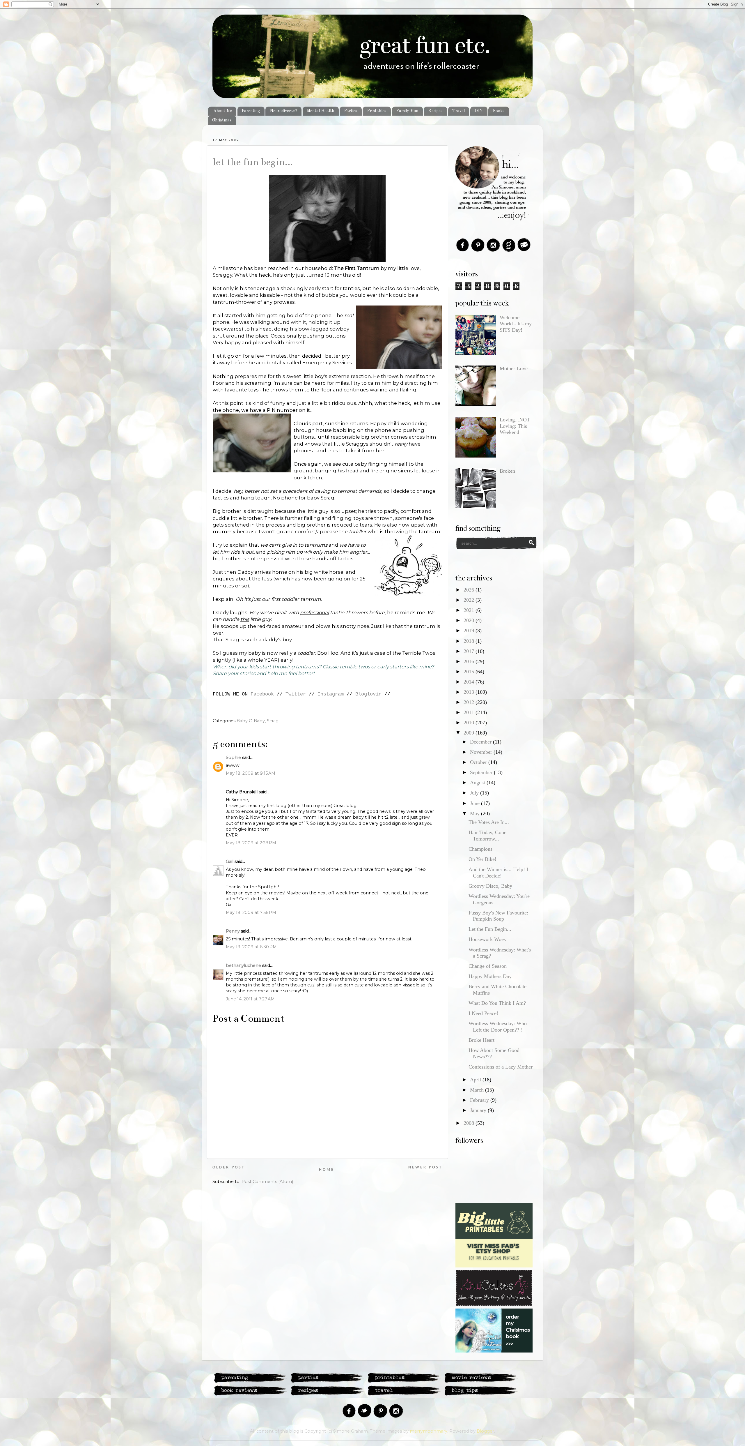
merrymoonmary (428, 1431)
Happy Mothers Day (490, 976)
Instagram (330, 694)
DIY (478, 111)
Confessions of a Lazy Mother (501, 1067)
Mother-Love (514, 368)
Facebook (262, 694)
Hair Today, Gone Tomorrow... (487, 835)
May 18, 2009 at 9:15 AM (250, 773)
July (475, 793)
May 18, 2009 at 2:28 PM (251, 842)
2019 (470, 630)
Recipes (435, 111)
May (475, 813)
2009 (470, 733)
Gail (229, 861)
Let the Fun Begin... (253, 162)
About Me (222, 111)
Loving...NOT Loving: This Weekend (515, 426)
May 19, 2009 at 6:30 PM (251, 946)
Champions (480, 849)
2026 (470, 590)
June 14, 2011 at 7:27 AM (250, 999)
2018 (470, 641)
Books (499, 111)
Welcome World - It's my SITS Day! (516, 324)
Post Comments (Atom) (267, 1181)
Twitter (295, 694)
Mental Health (320, 111)
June (475, 803)
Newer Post (425, 1167)
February (480, 1100)
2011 (470, 712)
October (479, 762)
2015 (470, 672)
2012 (470, 702)
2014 (470, 682)
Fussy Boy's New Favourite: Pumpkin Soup (498, 916)
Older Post (228, 1167)
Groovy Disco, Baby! (491, 886)
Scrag (273, 720)
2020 (470, 620)
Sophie (233, 757)
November (482, 752)
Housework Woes (487, 939)
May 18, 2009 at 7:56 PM (251, 912)
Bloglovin (368, 694)
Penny (233, 931)
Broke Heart (481, 1040)
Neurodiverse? (283, 111)
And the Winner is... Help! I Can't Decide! (498, 872)
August (478, 782)
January (479, 1110)
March (477, 1090)
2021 (470, 610)
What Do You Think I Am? (497, 1003)
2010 (470, 722)
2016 (470, 661)
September (482, 772)
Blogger (485, 1431)
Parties (350, 111)
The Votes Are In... (489, 822)
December (481, 742)
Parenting (251, 111)
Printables (376, 111)
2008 (470, 1123)
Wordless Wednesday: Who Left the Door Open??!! (498, 1027)
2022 (470, 600)
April (476, 1080)
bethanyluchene (243, 965)
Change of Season (488, 966)
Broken (507, 471)
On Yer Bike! (482, 859)
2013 (470, 692)
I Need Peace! (483, 1013)
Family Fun (407, 111)
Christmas (222, 120)
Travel (458, 111)
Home (326, 1170)
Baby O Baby (251, 720)
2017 (470, 651)
